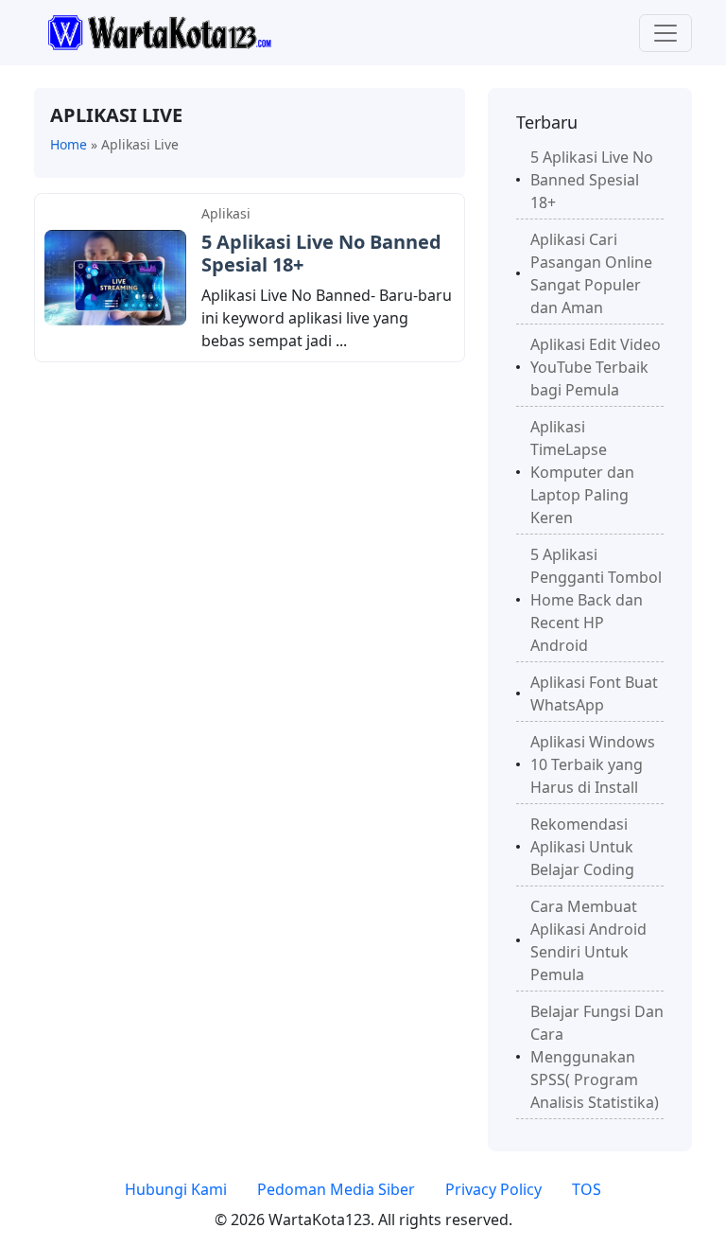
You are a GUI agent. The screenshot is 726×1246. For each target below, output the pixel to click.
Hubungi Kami (176, 1189)
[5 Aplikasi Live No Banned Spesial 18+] (115, 276)
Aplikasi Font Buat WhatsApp (594, 693)
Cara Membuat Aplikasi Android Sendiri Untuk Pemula (588, 940)
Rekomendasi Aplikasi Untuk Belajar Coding (582, 847)
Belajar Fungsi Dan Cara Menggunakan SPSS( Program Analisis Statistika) (597, 1057)
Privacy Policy (493, 1189)
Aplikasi (226, 213)
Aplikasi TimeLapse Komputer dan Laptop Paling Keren (582, 472)
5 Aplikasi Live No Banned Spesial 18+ (321, 253)
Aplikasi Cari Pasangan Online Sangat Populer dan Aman (591, 273)
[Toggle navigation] (665, 33)
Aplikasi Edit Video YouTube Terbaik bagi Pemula (595, 367)
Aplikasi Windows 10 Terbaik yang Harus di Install (592, 764)
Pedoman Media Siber (336, 1189)
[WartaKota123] (159, 31)
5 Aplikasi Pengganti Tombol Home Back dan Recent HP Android (596, 600)
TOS (586, 1189)
